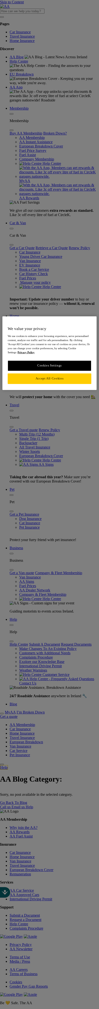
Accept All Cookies (49, 378)
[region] (49, 353)
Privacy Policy (26, 352)
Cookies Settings (49, 365)
